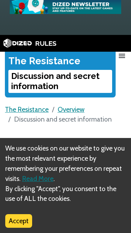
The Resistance (27, 109)
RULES (46, 43)
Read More (37, 178)
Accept (19, 221)
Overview (71, 109)
